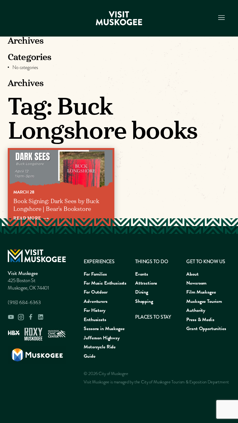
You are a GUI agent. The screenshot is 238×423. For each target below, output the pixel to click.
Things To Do (151, 261)
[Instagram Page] (21, 317)
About (192, 274)
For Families (95, 274)
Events (141, 274)
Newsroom (196, 283)
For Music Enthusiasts (105, 283)
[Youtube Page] (11, 317)
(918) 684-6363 (24, 302)
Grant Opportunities (206, 328)
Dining (141, 292)
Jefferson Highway (101, 338)
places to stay (153, 317)
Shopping (144, 301)
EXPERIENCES (99, 261)
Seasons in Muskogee (104, 328)
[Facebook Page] (31, 317)
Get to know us (205, 261)
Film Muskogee (201, 292)
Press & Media (200, 319)
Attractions (146, 283)
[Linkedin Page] (40, 317)
